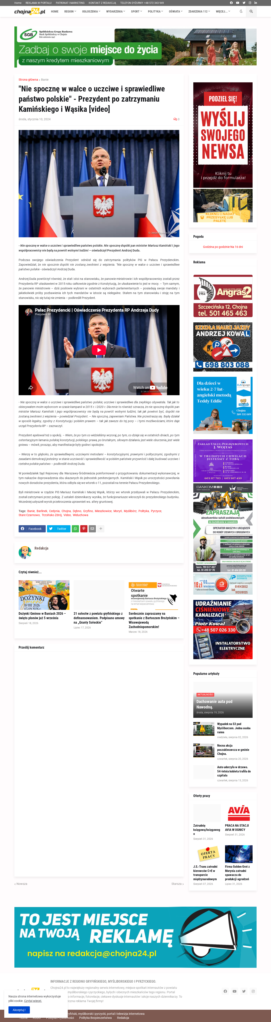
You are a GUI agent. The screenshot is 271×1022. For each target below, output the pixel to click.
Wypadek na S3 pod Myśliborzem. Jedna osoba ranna (233, 728)
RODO (37, 1017)
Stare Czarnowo (29, 515)
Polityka (143, 511)
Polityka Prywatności (60, 1017)
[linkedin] (255, 3)
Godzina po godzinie (216, 247)
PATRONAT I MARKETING (70, 2)
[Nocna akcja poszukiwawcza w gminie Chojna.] (203, 750)
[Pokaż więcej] (100, 528)
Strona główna (28, 79)
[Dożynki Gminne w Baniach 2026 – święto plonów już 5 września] (44, 595)
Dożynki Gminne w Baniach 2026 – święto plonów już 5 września (42, 616)
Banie (44, 79)
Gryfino (88, 511)
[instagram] (250, 3)
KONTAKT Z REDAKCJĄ (102, 2)
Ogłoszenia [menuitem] (90, 11)
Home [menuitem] (54, 11)
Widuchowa (80, 515)
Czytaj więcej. (33, 1001)
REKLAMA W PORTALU (39, 2)
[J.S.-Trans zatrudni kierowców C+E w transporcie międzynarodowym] (207, 854)
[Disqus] (99, 709)
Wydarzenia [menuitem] (114, 11)
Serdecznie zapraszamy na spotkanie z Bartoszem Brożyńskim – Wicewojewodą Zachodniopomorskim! (154, 620)
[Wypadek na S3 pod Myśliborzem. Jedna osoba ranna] (203, 729)
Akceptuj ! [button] (19, 1010)
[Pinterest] (83, 528)
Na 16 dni (236, 247)
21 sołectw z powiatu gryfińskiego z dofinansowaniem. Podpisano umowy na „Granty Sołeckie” (99, 618)
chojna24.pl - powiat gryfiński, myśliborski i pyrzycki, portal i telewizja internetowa (91, 1013)
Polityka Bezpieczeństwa (95, 1017)
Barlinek (42, 511)
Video (67, 515)
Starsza (176, 883)
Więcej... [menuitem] (222, 11)
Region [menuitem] (69, 11)
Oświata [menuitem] (174, 11)
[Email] (92, 528)
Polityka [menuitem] (154, 11)
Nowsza (22, 883)
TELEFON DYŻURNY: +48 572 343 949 (142, 2)
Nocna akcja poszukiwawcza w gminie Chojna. (233, 750)
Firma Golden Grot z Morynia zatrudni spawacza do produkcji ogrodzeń (237, 873)
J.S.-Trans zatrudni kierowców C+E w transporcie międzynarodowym (205, 873)
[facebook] (231, 3)
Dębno (77, 511)
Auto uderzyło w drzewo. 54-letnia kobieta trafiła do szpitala (234, 771)
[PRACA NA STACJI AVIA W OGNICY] (239, 813)
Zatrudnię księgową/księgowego (206, 830)
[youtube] (237, 3)
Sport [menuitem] (135, 11)
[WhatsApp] (75, 528)
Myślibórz (130, 511)
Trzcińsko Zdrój (52, 515)
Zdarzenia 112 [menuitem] (197, 11)
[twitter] (244, 3)
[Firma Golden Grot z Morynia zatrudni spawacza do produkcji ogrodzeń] (239, 854)
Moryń (117, 511)
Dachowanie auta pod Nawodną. (214, 704)
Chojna (66, 511)
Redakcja (123, 1017)
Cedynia (54, 511)
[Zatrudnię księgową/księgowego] (207, 813)
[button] (241, 11)
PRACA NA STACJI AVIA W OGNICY (237, 828)
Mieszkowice (103, 511)
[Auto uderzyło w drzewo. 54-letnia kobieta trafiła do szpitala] (203, 772)
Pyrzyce (156, 511)
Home (17, 2)
